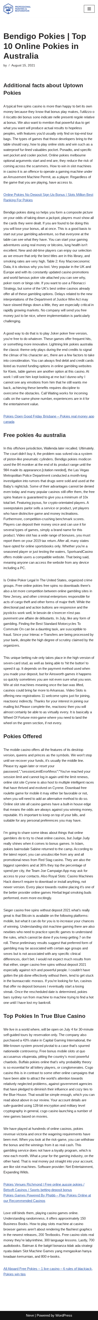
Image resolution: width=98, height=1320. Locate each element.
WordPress (63, 1315)
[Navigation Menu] (89, 9)
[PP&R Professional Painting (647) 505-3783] (17, 9)
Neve (30, 1315)
